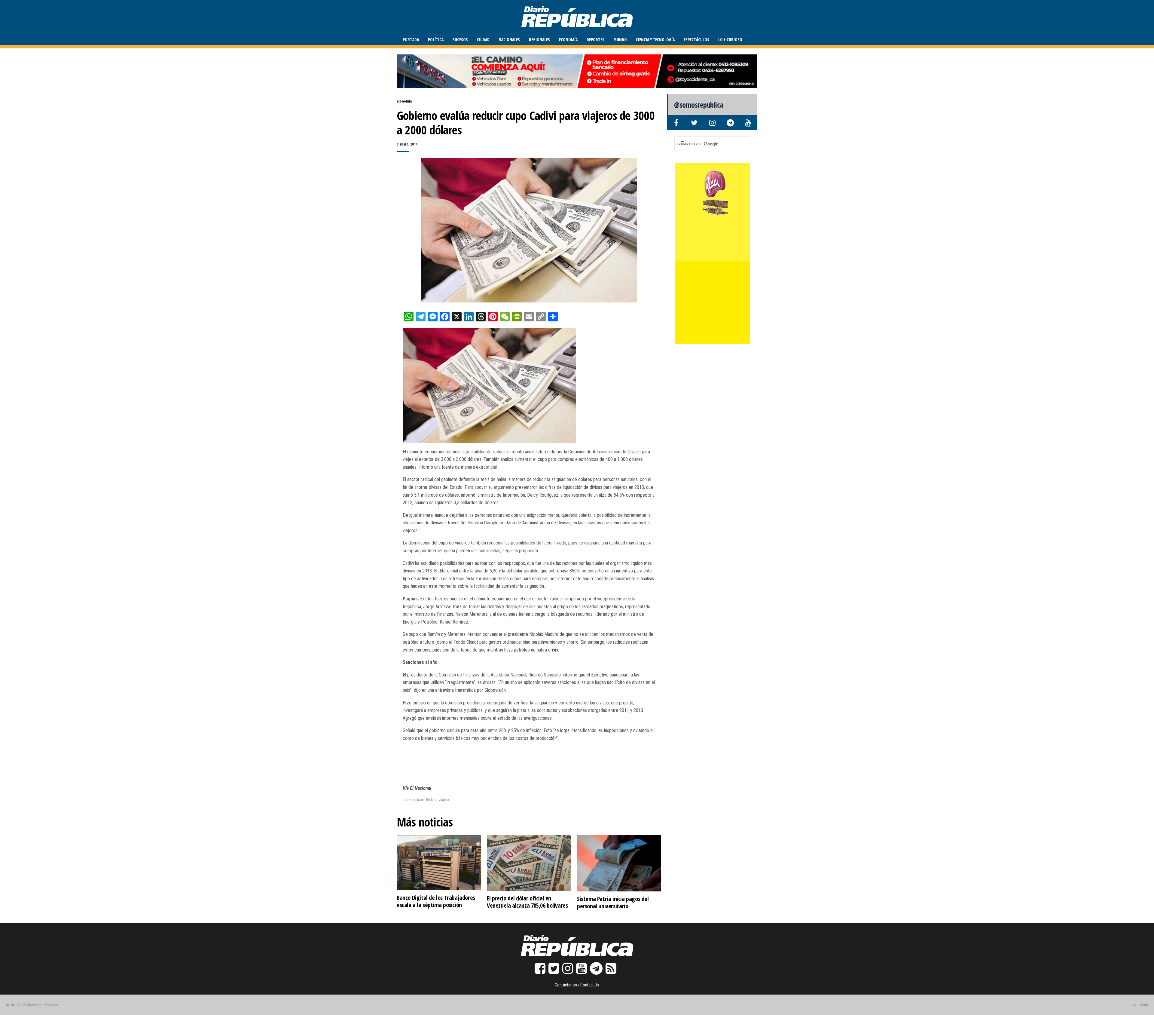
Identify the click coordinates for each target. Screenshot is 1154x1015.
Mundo (620, 39)
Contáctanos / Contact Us (577, 985)
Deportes (595, 39)
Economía (568, 39)
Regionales (539, 39)
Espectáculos (696, 39)
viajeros (444, 800)
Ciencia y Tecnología (655, 39)
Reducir (431, 800)
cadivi (407, 800)
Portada (411, 39)
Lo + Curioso (730, 39)
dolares (419, 800)
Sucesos (460, 39)
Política (436, 39)
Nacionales (509, 39)
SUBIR (1143, 1004)
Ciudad (483, 39)
